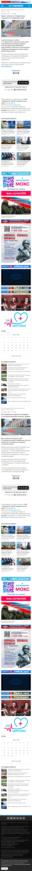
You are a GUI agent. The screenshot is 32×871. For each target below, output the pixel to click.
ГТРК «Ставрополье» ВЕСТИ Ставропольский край (16, 5)
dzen (11, 818)
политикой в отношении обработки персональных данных (15, 865)
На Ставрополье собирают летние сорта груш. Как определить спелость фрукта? (19, 375)
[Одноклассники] (16, 73)
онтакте (17, 105)
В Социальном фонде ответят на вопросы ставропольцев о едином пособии (18, 368)
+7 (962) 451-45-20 (21, 89)
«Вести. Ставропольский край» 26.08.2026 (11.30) (19, 401)
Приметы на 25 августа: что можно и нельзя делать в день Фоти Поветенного (24, 131)
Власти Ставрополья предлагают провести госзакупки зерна (6, 147)
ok (20, 818)
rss (24, 818)
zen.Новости (9, 105)
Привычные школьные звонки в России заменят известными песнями (23, 147)
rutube (14, 818)
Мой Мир (14, 106)
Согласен (4, 868)
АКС (3, 105)
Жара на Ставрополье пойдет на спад (17, 397)
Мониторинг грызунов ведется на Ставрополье (19, 371)
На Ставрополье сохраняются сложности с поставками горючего (7, 163)
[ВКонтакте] (14, 73)
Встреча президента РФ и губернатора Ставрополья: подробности (17, 394)
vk (17, 818)
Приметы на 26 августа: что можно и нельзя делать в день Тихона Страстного (8, 131)
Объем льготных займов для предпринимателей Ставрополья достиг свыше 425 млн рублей (18, 385)
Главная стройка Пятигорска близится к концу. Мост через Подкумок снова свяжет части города (19, 390)
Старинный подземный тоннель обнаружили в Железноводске (23, 163)
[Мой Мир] (18, 73)
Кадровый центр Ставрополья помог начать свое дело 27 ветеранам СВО (18, 364)
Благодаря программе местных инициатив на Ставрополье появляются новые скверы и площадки (18, 380)
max (8, 818)
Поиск (29, 5)
